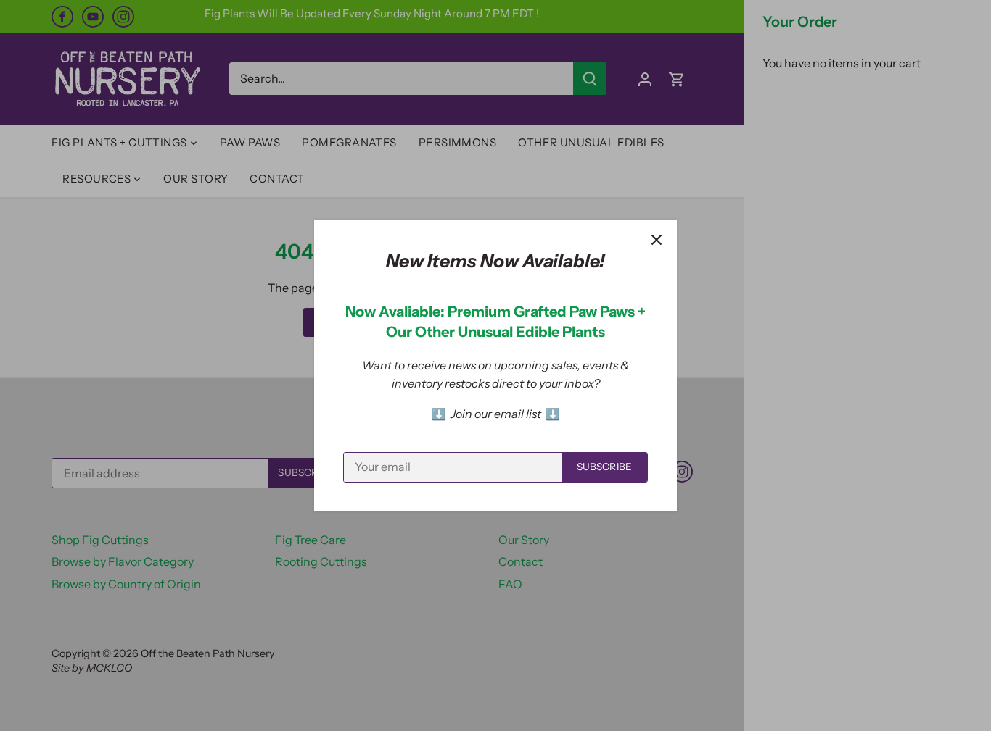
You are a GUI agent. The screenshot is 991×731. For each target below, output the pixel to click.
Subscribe (604, 466)
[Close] (657, 240)
